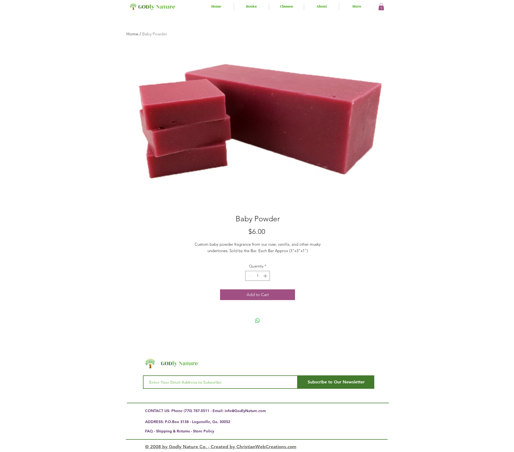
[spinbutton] (257, 276)
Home (132, 33)
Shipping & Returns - (174, 431)
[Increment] (265, 276)
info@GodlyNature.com (245, 410)
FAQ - (150, 431)
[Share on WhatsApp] (257, 320)
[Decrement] (249, 276)
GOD (143, 6)
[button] (381, 6)
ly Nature (162, 6)
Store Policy (203, 431)
